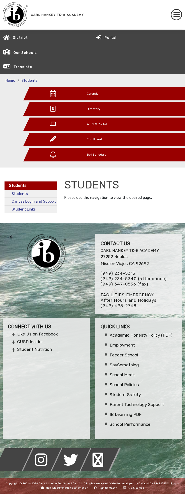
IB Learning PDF (125, 414)
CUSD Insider (30, 341)
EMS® (165, 483)
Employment (122, 345)
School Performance (130, 424)
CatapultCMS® (148, 483)
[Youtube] (101, 469)
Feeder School (124, 355)
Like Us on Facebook (37, 334)
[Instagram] (43, 469)
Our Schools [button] (25, 53)
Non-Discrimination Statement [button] (66, 487)
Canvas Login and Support (34, 201)
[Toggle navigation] (176, 14)
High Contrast (108, 487)
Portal (110, 38)
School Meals (123, 374)
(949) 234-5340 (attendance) (134, 278)
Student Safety (125, 394)
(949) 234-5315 (118, 273)
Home (10, 80)
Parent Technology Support (137, 404)
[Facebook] (14, 469)
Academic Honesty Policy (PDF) (141, 335)
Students (29, 80)
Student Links (24, 209)
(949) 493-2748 (118, 305)
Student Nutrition (34, 349)
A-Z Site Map (136, 487)
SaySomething (124, 364)
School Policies (124, 384)
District (20, 38)
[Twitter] (72, 469)
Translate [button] (23, 67)
